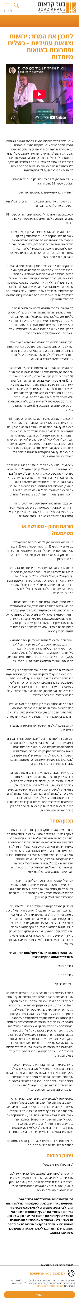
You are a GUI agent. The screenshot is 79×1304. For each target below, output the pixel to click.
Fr (10, 10)
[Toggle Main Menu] (7, 5)
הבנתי (39, 1295)
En (5, 10)
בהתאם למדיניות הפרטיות (50, 1286)
